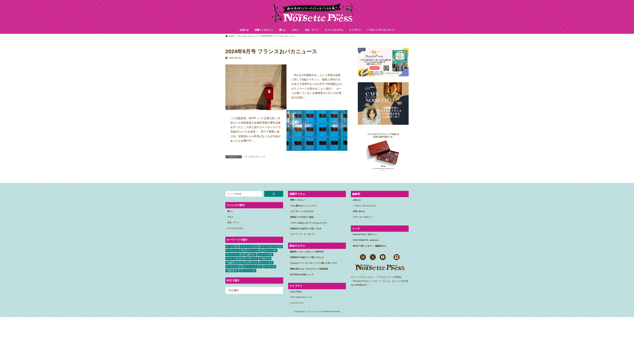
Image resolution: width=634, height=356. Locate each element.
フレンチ (266, 254)
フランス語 (235, 258)
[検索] (273, 194)
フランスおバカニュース (254, 156)
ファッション (253, 267)
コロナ (270, 267)
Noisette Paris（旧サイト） (365, 234)
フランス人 (250, 246)
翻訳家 (232, 270)
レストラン (235, 254)
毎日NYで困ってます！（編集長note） (370, 246)
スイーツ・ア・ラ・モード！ (303, 234)
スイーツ (255, 250)
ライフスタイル (272, 246)
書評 (251, 254)
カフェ (271, 250)
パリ (233, 246)
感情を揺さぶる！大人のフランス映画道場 (309, 269)
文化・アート (233, 222)
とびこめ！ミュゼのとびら (302, 211)
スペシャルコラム (235, 228)
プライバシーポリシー (363, 217)
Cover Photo (296, 292)
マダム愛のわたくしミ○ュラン (303, 205)
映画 (266, 258)
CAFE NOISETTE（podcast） (366, 240)
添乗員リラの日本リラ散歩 (302, 217)
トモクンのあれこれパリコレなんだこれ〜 (309, 223)
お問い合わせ (359, 211)
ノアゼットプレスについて (365, 205)
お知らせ (357, 200)
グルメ (230, 217)
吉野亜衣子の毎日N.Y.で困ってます (305, 228)
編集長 (233, 262)
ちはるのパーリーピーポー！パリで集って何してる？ (314, 263)
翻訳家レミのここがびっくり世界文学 (307, 251)
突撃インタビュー (298, 200)
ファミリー (248, 270)
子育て (252, 258)
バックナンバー (297, 303)
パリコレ (234, 267)
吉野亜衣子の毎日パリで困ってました (307, 257)
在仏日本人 (250, 262)
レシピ (267, 262)
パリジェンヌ (236, 250)
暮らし (230, 211)
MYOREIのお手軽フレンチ (302, 274)
